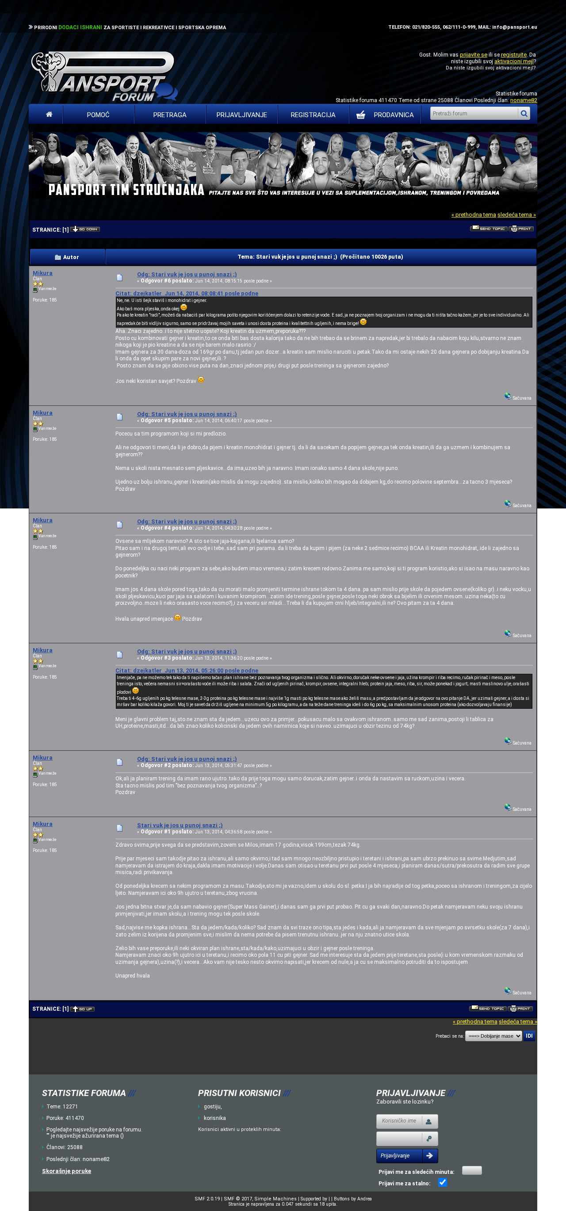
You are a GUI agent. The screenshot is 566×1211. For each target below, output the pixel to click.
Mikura (43, 273)
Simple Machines (275, 1199)
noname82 (523, 100)
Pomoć (98, 115)
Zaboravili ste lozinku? (405, 1101)
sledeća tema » (516, 214)
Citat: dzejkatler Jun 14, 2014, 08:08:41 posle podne (186, 293)
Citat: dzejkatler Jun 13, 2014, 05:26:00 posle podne (186, 670)
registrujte (514, 54)
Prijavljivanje (242, 115)
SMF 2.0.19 (207, 1199)
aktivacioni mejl (514, 61)
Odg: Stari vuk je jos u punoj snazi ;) (187, 274)
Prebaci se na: (450, 1036)
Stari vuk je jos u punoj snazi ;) (180, 825)
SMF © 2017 (238, 1199)
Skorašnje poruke (66, 1171)
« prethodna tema (473, 214)
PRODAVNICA (394, 115)
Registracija (313, 115)
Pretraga (170, 115)
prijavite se (473, 54)
